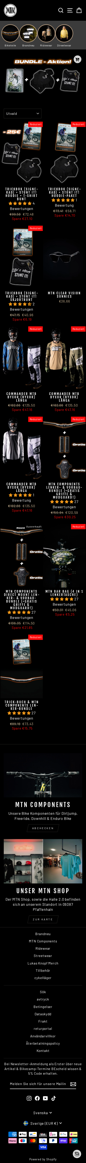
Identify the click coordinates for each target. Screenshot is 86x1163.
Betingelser (43, 1007)
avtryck (43, 999)
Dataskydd (43, 1014)
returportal (43, 1029)
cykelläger (42, 978)
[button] (21, 203)
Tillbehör (43, 970)
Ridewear (43, 948)
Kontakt (43, 1051)
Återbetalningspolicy (43, 1043)
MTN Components (43, 941)
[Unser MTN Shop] (43, 861)
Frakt (42, 1021)
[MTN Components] (43, 775)
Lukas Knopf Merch (43, 963)
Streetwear (43, 956)
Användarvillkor (43, 1036)
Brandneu (43, 934)
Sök (43, 992)
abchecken (43, 828)
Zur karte (43, 919)
